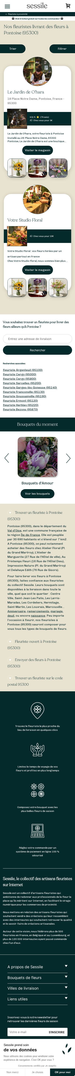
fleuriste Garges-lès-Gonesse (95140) (30, 387)
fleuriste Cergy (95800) (19, 378)
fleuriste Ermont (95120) (20, 400)
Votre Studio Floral (24, 220)
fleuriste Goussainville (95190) (24, 396)
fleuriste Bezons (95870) (20, 409)
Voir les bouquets (37, 493)
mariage (57, 611)
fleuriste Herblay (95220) (20, 405)
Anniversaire (16, 611)
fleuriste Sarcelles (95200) (22, 383)
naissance (38, 615)
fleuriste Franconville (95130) (24, 392)
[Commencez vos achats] (68, 7)
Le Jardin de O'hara (25, 92)
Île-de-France (30, 535)
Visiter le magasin (37, 150)
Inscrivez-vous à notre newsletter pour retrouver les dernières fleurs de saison (32, 1019)
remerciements (38, 611)
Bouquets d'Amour (37, 483)
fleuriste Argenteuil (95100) (23, 370)
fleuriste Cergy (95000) (19, 374)
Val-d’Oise (14, 530)
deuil (10, 615)
